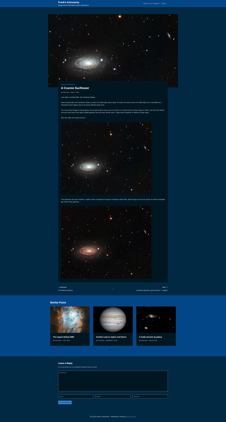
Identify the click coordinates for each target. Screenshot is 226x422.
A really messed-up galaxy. (150, 337)
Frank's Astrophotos (68, 84)
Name (61, 396)
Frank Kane (66, 92)
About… (164, 3)
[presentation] (70, 319)
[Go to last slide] (53, 327)
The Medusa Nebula (65, 289)
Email (98, 396)
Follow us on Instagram (151, 3)
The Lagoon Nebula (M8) (63, 337)
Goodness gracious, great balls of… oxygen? (152, 289)
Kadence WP (131, 416)
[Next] (172, 327)
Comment (63, 373)
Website (136, 396)
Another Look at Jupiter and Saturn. (111, 337)
